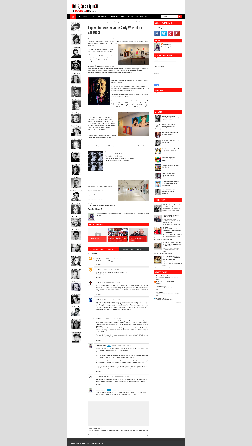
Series (85, 16)
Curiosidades (113, 16)
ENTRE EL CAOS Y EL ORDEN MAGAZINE (91, 443)
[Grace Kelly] (76, 71)
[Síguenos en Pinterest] (177, 36)
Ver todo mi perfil (166, 47)
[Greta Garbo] (76, 214)
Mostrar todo (179, 302)
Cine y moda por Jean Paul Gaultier (171, 216)
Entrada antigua (144, 435)
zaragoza (113, 38)
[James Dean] (76, 162)
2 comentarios (165, 266)
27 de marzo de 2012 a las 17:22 (110, 299)
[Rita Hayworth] (76, 175)
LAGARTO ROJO (161, 298)
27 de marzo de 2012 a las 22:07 (112, 318)
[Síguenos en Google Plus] (170, 36)
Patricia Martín (101, 346)
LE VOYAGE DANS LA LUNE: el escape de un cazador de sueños (172, 244)
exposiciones (102, 38)
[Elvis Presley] (76, 317)
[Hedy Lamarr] (76, 292)
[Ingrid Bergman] (76, 136)
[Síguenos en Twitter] (164, 36)
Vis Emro (98, 258)
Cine (79, 16)
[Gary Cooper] (76, 123)
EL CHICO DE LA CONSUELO (165, 282)
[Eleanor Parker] (76, 267)
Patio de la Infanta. (143, 146)
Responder (98, 264)
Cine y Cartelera (161, 286)
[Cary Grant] (76, 58)
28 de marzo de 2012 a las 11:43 (121, 346)
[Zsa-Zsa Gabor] (76, 343)
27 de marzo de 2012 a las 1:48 (110, 269)
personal (108, 38)
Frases (123, 16)
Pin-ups (130, 16)
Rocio (98, 283)
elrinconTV (159, 292)
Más (179, 212)
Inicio (120, 435)
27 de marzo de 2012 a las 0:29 (111, 258)
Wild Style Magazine (102, 377)
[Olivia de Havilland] (76, 253)
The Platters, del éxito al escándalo (172, 205)
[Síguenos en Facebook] (157, 36)
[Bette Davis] (76, 84)
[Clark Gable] (76, 97)
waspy (98, 269)
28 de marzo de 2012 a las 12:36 (120, 377)
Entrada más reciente (94, 435)
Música (92, 16)
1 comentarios (165, 239)
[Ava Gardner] (76, 110)
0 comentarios (173, 212)
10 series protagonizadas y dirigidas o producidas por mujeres (172, 230)
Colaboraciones (141, 16)
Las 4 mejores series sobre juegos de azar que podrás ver (171, 258)
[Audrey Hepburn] (76, 32)
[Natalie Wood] (76, 330)
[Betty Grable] (76, 227)
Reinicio (158, 283)
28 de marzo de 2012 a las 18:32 (121, 390)
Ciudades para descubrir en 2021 (165, 299)
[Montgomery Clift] (76, 201)
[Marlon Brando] (76, 279)
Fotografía (102, 16)
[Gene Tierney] (76, 304)
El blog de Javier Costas (163, 276)
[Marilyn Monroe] (76, 150)
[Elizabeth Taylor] (76, 45)
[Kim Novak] (76, 188)
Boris (97, 299)
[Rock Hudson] (76, 240)
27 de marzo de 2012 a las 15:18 (110, 283)
